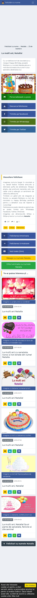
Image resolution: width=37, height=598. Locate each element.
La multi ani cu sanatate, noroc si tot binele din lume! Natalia (17, 354)
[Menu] (32, 3)
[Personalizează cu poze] (18, 84)
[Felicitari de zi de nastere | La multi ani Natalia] (18, 289)
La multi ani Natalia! (12, 398)
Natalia (23, 46)
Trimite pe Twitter (17, 129)
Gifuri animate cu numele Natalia (19, 265)
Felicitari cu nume (11, 46)
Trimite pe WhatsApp (19, 122)
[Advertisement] (18, 24)
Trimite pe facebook (18, 114)
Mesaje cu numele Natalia (18, 258)
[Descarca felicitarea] (10, 317)
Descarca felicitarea (18, 106)
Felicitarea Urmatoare (19, 243)
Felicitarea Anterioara (19, 236)
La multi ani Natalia (12, 311)
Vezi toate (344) (16, 251)
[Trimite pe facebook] (19, 317)
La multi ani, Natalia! (13, 486)
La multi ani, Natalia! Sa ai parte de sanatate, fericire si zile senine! (17, 527)
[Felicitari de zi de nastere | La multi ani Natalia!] (18, 377)
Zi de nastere (7, 306)
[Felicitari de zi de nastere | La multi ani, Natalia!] (18, 464)
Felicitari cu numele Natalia (20, 544)
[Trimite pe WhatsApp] (14, 317)
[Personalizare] (5, 317)
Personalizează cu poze (20, 97)
